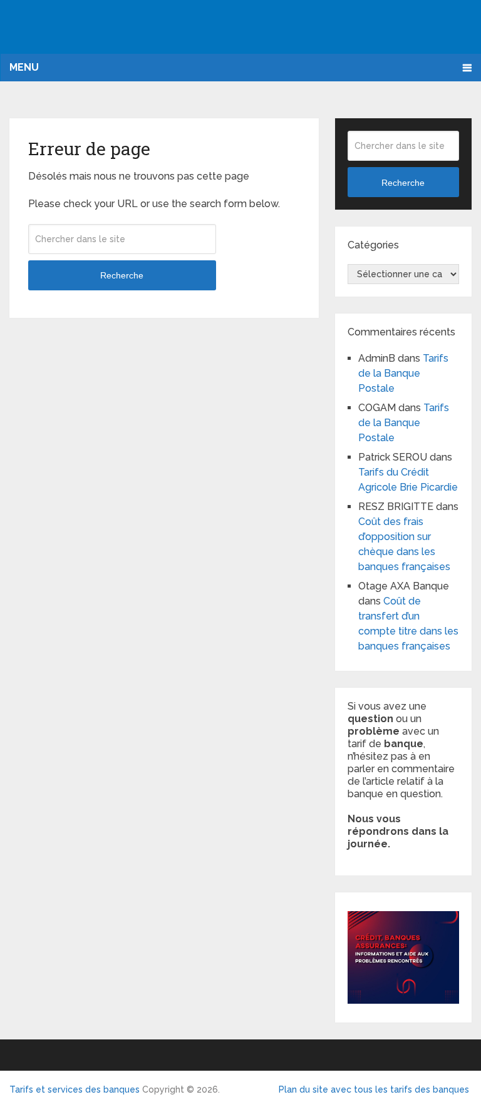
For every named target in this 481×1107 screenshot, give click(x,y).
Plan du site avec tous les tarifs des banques (374, 1089)
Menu (24, 67)
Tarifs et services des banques (74, 1089)
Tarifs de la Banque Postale (403, 373)
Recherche (121, 275)
